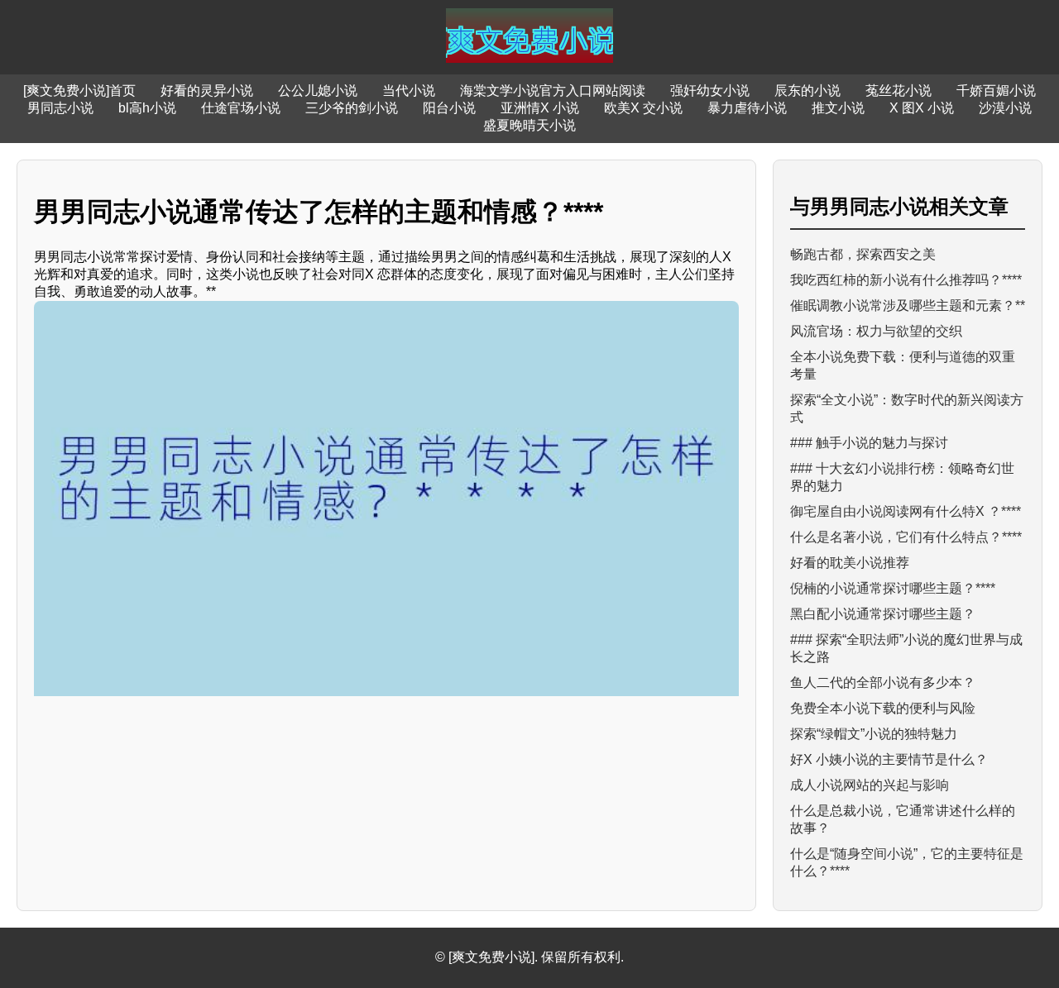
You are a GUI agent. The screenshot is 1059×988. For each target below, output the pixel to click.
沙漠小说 (1005, 108)
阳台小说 (449, 108)
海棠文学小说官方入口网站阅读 (552, 91)
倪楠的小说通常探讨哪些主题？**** (892, 588)
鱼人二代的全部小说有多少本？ (882, 682)
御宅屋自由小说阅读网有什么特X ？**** (905, 511)
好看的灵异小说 (207, 91)
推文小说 (838, 108)
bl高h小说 (147, 108)
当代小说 (408, 91)
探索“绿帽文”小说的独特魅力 (873, 734)
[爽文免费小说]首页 (79, 91)
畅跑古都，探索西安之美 (863, 254)
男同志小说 (60, 108)
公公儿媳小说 (317, 91)
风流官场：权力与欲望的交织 (876, 331)
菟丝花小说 (898, 91)
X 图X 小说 (921, 108)
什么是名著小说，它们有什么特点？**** (906, 537)
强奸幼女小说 (710, 91)
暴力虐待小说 (747, 108)
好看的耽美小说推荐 (849, 563)
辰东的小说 (807, 91)
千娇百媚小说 (996, 91)
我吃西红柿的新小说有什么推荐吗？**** (906, 280)
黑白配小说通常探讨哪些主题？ (882, 614)
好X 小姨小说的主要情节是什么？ (889, 759)
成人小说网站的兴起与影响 (869, 785)
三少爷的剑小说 (351, 108)
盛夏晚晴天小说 (529, 125)
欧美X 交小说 (643, 108)
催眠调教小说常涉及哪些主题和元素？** (907, 305)
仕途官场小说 (240, 108)
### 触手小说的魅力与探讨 (869, 443)
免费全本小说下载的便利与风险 (882, 708)
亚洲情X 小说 (540, 108)
